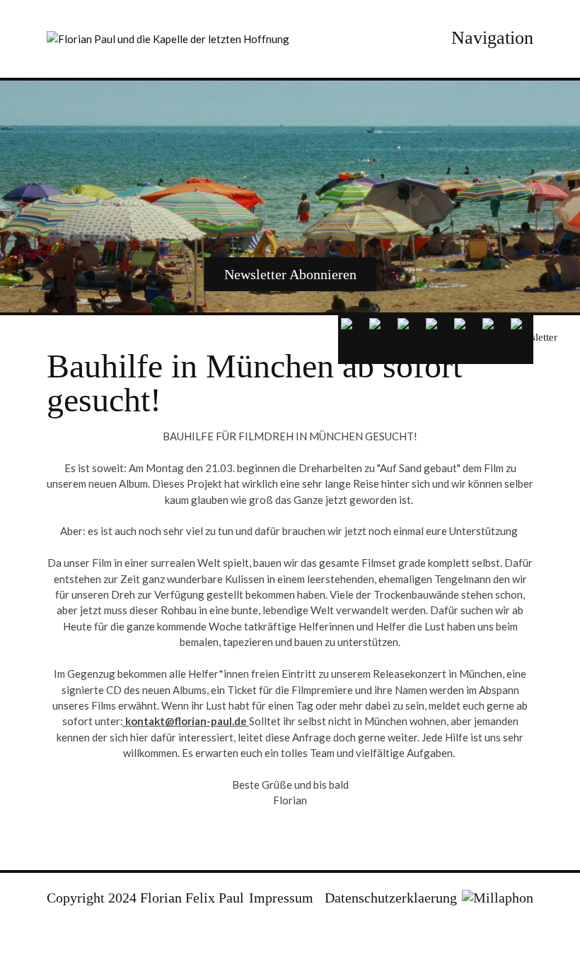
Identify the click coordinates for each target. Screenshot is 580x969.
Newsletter (290, 274)
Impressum (281, 897)
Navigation (492, 38)
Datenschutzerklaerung (391, 897)
